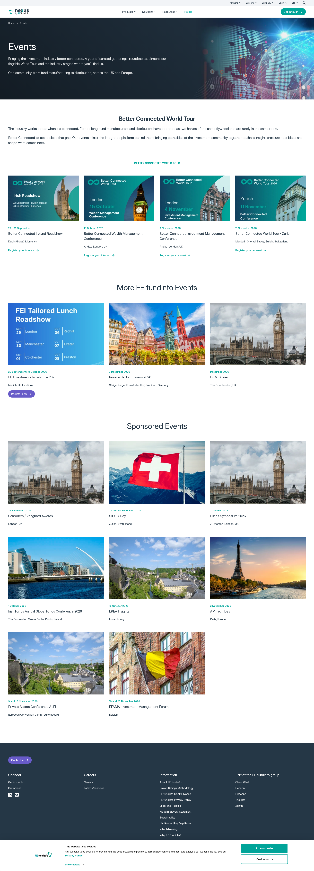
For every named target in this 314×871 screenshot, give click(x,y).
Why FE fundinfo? (170, 835)
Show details (72, 864)
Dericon (240, 788)
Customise (262, 859)
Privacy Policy (73, 855)
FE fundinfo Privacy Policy (175, 799)
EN (293, 3)
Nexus (188, 11)
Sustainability (167, 817)
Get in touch (291, 11)
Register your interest (21, 250)
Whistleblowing (168, 829)
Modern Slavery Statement (175, 811)
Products (127, 11)
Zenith (239, 805)
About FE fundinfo (171, 782)
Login (281, 3)
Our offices (14, 788)
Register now (19, 394)
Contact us (17, 760)
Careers (250, 3)
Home (11, 23)
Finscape (240, 794)
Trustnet (240, 799)
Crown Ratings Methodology (176, 788)
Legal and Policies (170, 805)
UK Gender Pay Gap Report (176, 823)
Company (266, 3)
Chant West (242, 782)
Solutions (147, 11)
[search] (304, 3)
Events (23, 23)
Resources (168, 11)
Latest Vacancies (94, 788)
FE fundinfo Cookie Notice (175, 794)
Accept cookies (264, 848)
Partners (234, 3)
